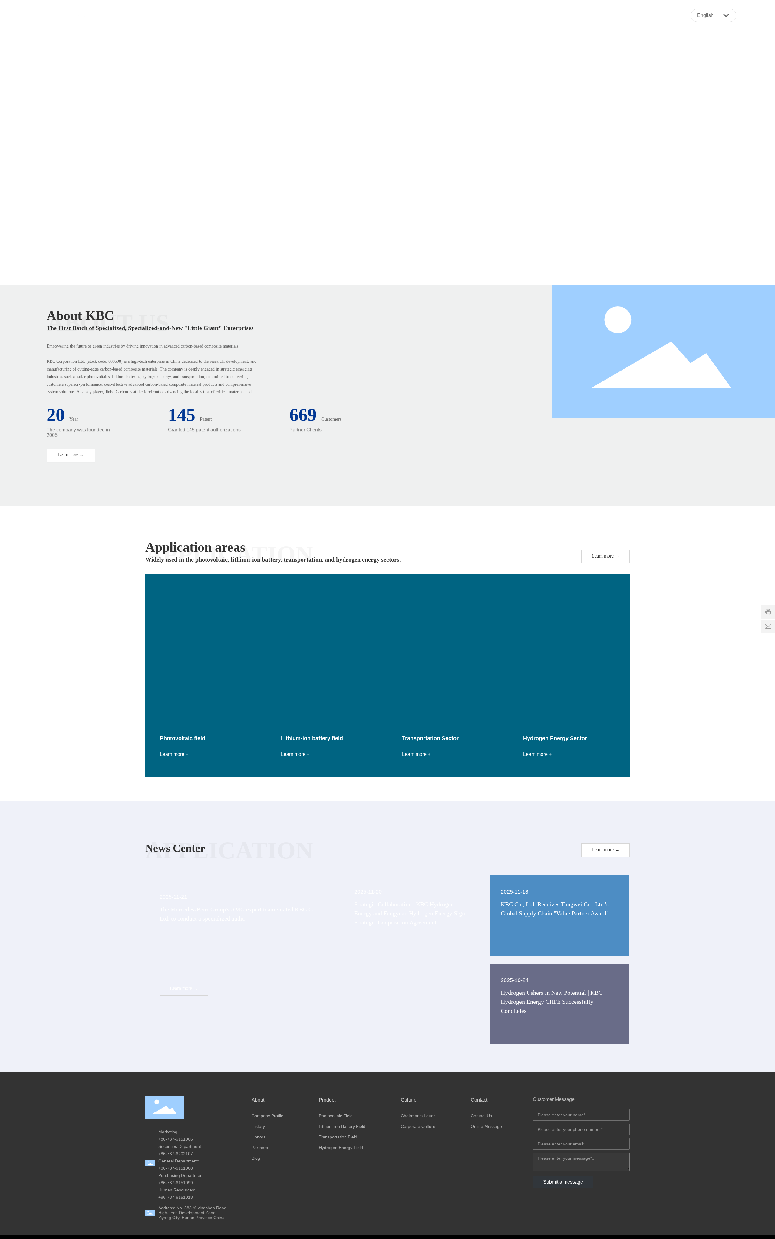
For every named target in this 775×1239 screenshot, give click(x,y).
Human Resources (176, 1190)
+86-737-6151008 (175, 1168)
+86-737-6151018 (175, 1197)
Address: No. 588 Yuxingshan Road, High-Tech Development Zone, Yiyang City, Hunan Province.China (193, 1212)
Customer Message (554, 1099)
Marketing (167, 1131)
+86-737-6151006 (175, 1139)
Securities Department (179, 1146)
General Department (178, 1160)
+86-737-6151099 (175, 1182)
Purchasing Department (181, 1175)
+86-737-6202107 (175, 1153)
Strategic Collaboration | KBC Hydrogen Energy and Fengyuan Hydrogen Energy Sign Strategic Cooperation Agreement (409, 913)
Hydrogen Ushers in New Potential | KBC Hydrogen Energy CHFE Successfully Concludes (551, 1001)
